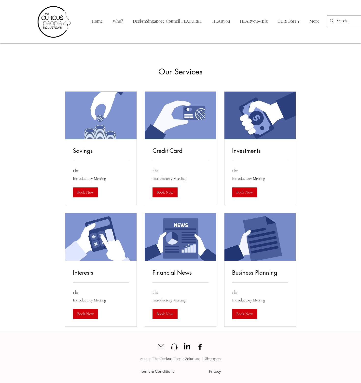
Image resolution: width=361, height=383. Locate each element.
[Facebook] (200, 347)
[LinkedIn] (187, 347)
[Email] (161, 347)
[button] (85, 192)
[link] (101, 151)
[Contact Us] (174, 347)
